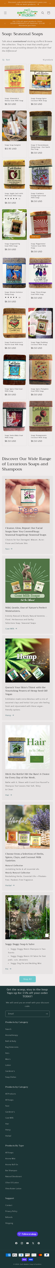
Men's (8, 1059)
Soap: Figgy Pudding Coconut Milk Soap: (39, 343)
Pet (6, 969)
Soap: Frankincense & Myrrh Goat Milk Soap (14, 343)
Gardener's (10, 1071)
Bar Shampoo (11, 1171)
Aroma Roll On (11, 1165)
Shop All (27, 979)
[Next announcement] (50, 3)
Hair (7, 795)
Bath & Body (10, 1041)
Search (8, 1029)
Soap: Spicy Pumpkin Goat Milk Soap (39, 390)
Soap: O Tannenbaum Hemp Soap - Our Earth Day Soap (40, 147)
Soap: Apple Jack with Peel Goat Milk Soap (14, 195)
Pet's (7, 1053)
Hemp (8, 715)
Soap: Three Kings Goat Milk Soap (38, 293)
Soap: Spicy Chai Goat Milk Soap (14, 390)
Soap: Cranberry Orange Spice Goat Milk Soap (38, 196)
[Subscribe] (47, 1014)
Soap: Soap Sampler (13, 145)
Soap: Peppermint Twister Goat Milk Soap (38, 246)
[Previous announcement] (5, 3)
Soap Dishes (10, 1077)
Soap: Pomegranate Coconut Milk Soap (39, 436)
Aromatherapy (11, 1035)
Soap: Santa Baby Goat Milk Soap (14, 436)
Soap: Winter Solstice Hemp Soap (14, 293)
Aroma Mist (10, 1159)
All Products (10, 1094)
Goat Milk (9, 629)
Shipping (9, 1223)
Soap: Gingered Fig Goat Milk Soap (12, 245)
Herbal (8, 885)
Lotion (8, 1065)
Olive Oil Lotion (12, 1183)
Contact (8, 1205)
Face (7, 549)
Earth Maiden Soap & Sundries (31, 1264)
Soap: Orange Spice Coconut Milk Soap (39, 100)
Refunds (8, 1217)
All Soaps (9, 1100)
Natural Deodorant (13, 1177)
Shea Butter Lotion (13, 1189)
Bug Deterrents (11, 1047)
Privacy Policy (11, 1211)
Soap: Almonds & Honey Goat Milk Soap (14, 100)
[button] (5, 13)
